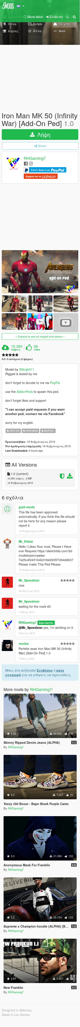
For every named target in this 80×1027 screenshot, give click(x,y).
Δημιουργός (46, 622)
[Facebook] (26, 163)
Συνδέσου (45, 670)
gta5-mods (27, 507)
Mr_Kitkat (26, 541)
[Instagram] (31, 163)
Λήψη (43, 134)
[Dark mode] (67, 16)
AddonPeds (25, 391)
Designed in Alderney (17, 1010)
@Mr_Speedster (31, 627)
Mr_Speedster (29, 580)
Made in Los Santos (16, 1014)
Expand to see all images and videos (40, 336)
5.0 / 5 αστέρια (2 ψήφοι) (17, 359)
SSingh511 (26, 369)
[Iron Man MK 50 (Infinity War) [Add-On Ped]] (40, 271)
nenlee (24, 643)
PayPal (55, 382)
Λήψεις (15, 349)
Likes (37, 349)
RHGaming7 (35, 158)
